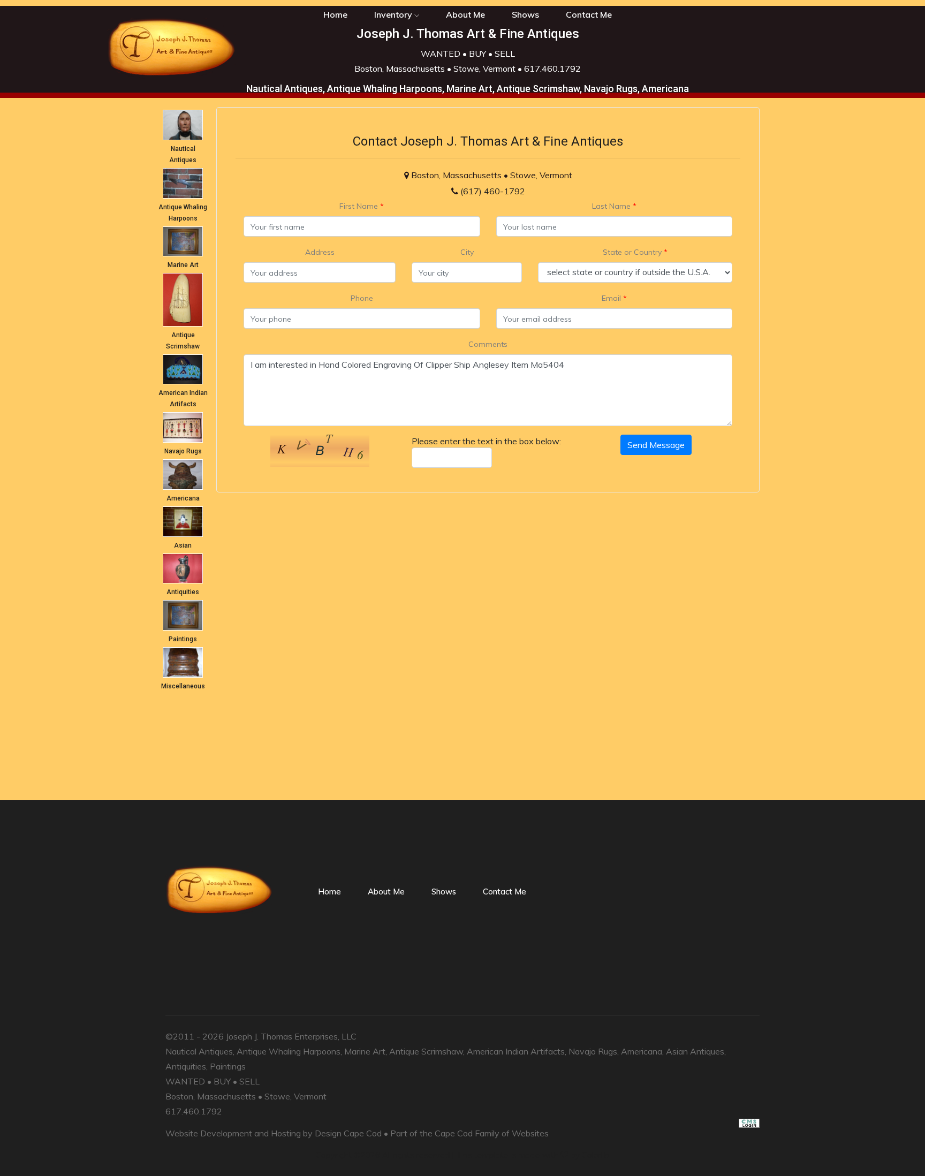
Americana (183, 498)
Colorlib (595, 1155)
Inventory (394, 14)
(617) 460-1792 (492, 191)
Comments (487, 344)
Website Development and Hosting (233, 1133)
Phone (362, 298)
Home (329, 891)
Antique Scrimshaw (426, 1051)
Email (614, 298)
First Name (361, 206)
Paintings (183, 639)
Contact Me (589, 14)
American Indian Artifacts (516, 1051)
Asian (183, 545)
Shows (525, 14)
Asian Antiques (695, 1051)
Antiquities (182, 592)
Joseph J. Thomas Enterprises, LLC (291, 1036)
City (467, 252)
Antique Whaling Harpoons (288, 1051)
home (335, 14)
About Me (465, 14)
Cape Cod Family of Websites (492, 1133)
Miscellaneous (183, 686)
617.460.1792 (552, 68)
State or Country (635, 252)
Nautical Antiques (199, 1051)
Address (320, 252)
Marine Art (183, 265)
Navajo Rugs (183, 451)
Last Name (614, 206)
